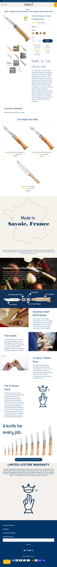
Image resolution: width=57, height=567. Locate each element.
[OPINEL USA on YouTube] (30, 550)
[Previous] (4, 29)
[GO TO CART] (55, 4)
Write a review (20, 112)
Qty (33, 37)
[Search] (52, 4)
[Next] (28, 29)
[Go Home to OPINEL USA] (28, 4)
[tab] (35, 60)
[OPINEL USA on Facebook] (27, 550)
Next (28, 9)
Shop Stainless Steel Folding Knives (28, 459)
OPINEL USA (29, 556)
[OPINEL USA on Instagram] (32, 550)
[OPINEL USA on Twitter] (24, 550)
